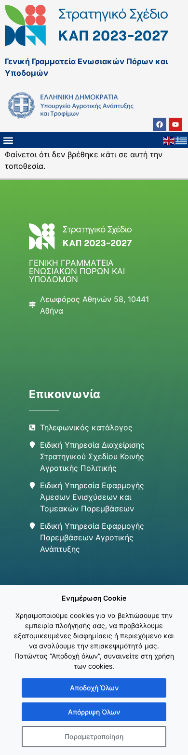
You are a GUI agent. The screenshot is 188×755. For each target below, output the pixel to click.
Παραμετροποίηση (94, 736)
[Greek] (181, 140)
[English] (169, 140)
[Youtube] (175, 124)
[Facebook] (159, 124)
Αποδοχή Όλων (94, 688)
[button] (8, 140)
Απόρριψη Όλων (94, 712)
